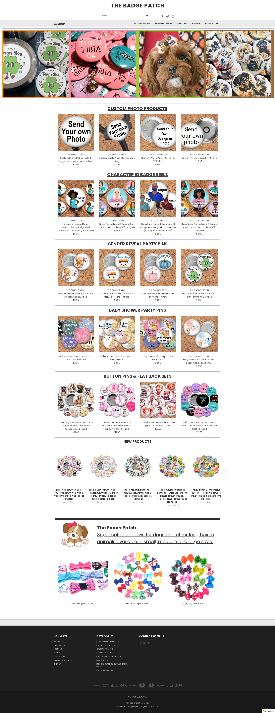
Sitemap (57, 664)
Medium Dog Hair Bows (137, 603)
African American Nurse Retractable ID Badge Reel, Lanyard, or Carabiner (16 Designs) (76, 227)
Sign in (57, 660)
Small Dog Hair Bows (82, 603)
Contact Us (212, 23)
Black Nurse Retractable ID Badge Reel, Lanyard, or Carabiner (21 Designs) (199, 227)
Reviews (196, 23)
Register (68, 660)
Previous (48, 474)
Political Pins (102, 660)
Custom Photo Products (107, 641)
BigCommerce (142, 703)
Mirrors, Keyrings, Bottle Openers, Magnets (112, 665)
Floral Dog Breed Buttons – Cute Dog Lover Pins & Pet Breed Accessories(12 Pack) (76, 425)
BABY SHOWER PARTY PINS (137, 310)
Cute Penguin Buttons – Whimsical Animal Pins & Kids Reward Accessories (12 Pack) (138, 494)
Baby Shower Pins (104, 653)
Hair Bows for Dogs (105, 670)
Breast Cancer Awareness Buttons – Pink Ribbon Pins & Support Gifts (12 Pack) (117, 425)
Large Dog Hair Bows (192, 603)
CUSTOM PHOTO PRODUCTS (137, 108)
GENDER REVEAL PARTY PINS (137, 244)
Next (227, 474)
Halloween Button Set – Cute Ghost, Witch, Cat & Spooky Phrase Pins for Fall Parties (69, 494)
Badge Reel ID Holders (106, 645)
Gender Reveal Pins (104, 649)
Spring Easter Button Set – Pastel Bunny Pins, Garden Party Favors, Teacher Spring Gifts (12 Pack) (104, 494)
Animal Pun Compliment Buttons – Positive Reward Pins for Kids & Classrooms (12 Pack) (206, 494)
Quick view (69, 463)
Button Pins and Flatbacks (108, 656)
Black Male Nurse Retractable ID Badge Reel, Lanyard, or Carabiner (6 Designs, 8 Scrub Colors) (158, 227)
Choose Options (69, 469)
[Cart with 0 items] (172, 16)
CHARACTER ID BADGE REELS (137, 174)
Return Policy (142, 23)
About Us (181, 23)
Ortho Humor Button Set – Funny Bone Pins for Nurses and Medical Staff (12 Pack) (199, 425)
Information (162, 23)
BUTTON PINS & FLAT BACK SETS (138, 376)
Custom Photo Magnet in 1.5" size (199, 157)
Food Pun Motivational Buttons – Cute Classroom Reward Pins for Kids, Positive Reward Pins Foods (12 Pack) (172, 495)
